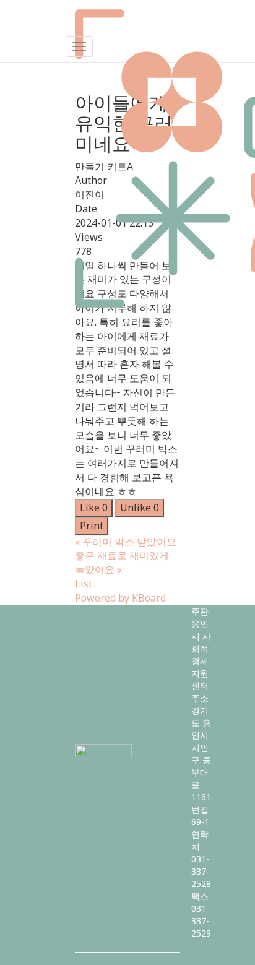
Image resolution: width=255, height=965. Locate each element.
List (83, 584)
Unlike (139, 507)
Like (94, 507)
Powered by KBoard (120, 598)
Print (91, 525)
